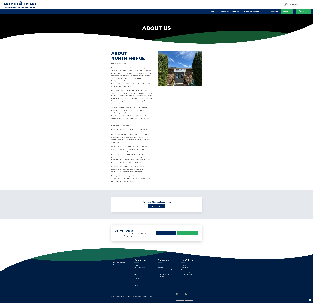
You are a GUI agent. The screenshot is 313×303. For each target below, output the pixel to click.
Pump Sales (138, 276)
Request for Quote (187, 272)
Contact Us (137, 278)
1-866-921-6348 (292, 4)
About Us (286, 11)
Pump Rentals (138, 272)
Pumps (214, 11)
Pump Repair (162, 276)
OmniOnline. (148, 296)
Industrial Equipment (230, 11)
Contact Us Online (165, 233)
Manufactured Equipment (255, 11)
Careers (136, 285)
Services (274, 11)
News (136, 283)
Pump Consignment (164, 274)
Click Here (156, 206)
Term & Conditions (186, 274)
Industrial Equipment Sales (166, 272)
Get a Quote (304, 11)
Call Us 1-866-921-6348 (187, 233)
